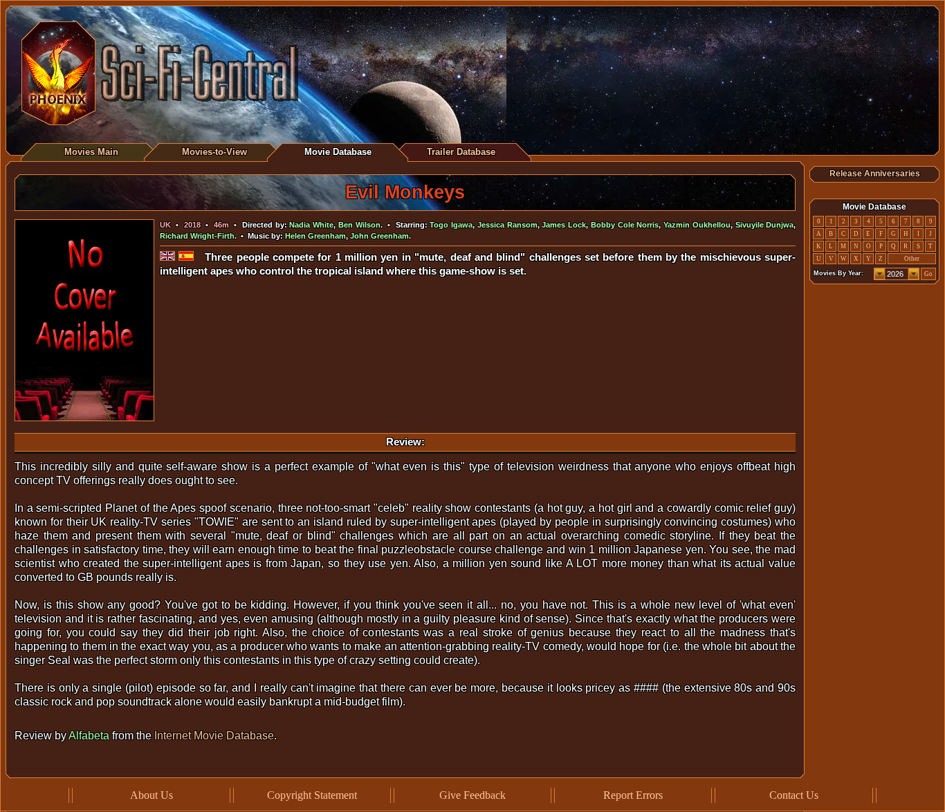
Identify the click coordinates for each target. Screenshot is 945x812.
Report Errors (633, 795)
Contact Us (793, 795)
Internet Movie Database (214, 735)
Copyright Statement (312, 795)
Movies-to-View (214, 152)
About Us (151, 795)
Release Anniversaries (874, 173)
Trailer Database (461, 152)
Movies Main (91, 152)
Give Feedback (472, 795)
